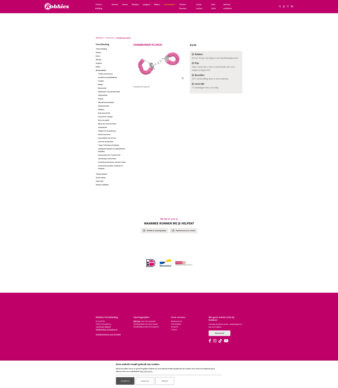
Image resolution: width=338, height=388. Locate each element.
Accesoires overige (105, 116)
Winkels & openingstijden (156, 230)
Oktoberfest (102, 95)
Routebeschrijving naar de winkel (108, 334)
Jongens (146, 4)
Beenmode (102, 88)
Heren (125, 4)
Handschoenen (103, 105)
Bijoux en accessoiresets (107, 123)
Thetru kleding (98, 6)
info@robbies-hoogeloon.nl (106, 329)
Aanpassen (145, 380)
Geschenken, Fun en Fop (107, 138)
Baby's (157, 4)
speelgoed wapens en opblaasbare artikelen (111, 150)
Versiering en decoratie (107, 158)
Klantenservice (176, 321)
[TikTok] (220, 341)
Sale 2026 (213, 6)
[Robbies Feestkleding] (56, 6)
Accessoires (169, 4)
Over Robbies (176, 324)
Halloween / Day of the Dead (109, 91)
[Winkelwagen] (292, 7)
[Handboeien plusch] (159, 63)
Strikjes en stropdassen (107, 130)
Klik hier (136, 321)
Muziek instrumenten (106, 102)
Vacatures (175, 326)
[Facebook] (210, 341)
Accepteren (125, 380)
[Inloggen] (284, 7)
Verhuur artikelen (227, 6)
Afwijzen (165, 380)
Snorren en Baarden (105, 141)
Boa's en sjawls (103, 120)
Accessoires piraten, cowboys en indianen (110, 167)
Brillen (100, 84)
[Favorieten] (288, 7)
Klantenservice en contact (185, 230)
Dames (115, 4)
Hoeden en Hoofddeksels (107, 77)
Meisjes (135, 4)
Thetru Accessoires (105, 73)
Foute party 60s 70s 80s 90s (109, 155)
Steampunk (102, 127)
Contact (174, 329)
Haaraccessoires (104, 134)
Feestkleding (102, 44)
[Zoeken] (280, 7)
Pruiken (101, 81)
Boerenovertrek (104, 113)
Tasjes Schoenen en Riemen (108, 145)
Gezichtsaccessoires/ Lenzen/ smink (111, 162)
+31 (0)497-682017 (103, 326)
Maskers (101, 109)
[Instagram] (215, 341)
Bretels (100, 98)
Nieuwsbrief (219, 333)
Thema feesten (183, 6)
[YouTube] (226, 341)
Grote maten (199, 6)
